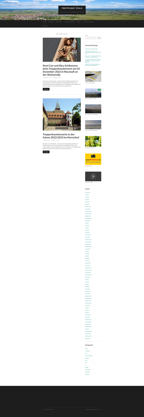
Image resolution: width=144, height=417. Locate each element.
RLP (86, 362)
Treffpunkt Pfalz (72, 8)
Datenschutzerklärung (88, 21)
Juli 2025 (87, 223)
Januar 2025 (87, 237)
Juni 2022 (87, 310)
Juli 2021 (87, 329)
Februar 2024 (87, 263)
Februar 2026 (87, 206)
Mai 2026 (87, 199)
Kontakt (79, 21)
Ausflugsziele (59, 21)
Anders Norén (94, 409)
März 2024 (87, 260)
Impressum (45, 25)
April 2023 (87, 286)
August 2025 (87, 220)
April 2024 (87, 258)
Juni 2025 (87, 225)
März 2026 (87, 204)
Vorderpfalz (87, 372)
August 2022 (87, 305)
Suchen (86, 35)
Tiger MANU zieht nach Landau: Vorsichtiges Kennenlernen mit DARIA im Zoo (93, 52)
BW (86, 353)
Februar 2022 (87, 314)
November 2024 (88, 241)
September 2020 (88, 331)
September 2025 (88, 218)
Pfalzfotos (51, 21)
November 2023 (88, 270)
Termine (44, 21)
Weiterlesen (46, 89)
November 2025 (88, 213)
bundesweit (87, 350)
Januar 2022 (87, 317)
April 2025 (87, 230)
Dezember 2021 (88, 319)
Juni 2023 (87, 281)
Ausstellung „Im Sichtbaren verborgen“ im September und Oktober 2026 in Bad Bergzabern (93, 60)
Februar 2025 (87, 234)
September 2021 (88, 326)
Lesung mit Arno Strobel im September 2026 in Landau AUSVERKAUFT (92, 65)
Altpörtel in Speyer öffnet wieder (91, 48)
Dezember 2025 (88, 211)
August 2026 (87, 192)
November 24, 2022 (47, 77)
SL (85, 365)
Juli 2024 (87, 251)
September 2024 (88, 246)
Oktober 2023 (88, 272)
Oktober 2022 (88, 300)
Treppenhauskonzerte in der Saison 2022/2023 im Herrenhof (61, 136)
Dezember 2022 (88, 296)
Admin (86, 348)
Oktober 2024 (88, 244)
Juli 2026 (87, 194)
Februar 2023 (87, 291)
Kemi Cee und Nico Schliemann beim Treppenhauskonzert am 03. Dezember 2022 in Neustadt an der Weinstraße (61, 70)
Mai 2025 (87, 227)
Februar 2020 (87, 333)
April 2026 (87, 201)
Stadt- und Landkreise (69, 21)
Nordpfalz (87, 357)
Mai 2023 (87, 284)
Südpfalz (86, 367)
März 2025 (87, 232)
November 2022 (88, 298)
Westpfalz (87, 374)
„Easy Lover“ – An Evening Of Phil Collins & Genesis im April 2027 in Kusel (93, 56)
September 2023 (88, 274)
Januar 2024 (87, 265)
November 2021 (88, 321)
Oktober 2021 (88, 324)
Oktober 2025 (88, 216)
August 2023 (87, 277)
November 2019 (88, 336)
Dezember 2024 (88, 239)
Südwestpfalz (87, 369)
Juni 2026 (87, 197)
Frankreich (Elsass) (88, 355)
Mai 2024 (87, 256)
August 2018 (87, 338)
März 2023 (87, 288)
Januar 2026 (87, 208)
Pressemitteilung (57, 77)
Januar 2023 (87, 293)
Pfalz (86, 360)
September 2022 (88, 303)
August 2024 (87, 248)
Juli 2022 (87, 307)
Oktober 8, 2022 (46, 140)
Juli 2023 (87, 279)
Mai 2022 (87, 312)
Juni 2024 (87, 253)
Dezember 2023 (88, 267)
